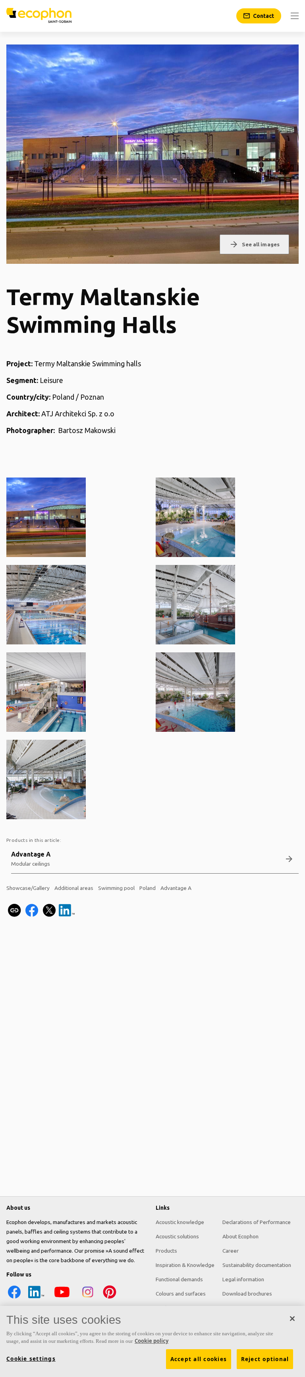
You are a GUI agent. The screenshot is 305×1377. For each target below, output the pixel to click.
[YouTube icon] (62, 1298)
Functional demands (179, 1279)
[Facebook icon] (14, 1298)
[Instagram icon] (88, 1298)
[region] (152, 1341)
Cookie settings (31, 1358)
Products (166, 1250)
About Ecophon (240, 1236)
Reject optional (265, 1359)
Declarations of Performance (256, 1222)
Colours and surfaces (181, 1293)
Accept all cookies (198, 1359)
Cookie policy (151, 1340)
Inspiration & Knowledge (185, 1265)
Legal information (243, 1279)
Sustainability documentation (256, 1265)
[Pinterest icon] (110, 1298)
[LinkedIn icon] (36, 1298)
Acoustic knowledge (180, 1222)
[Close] (292, 1318)
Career (230, 1250)
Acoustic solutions (177, 1236)
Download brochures (247, 1293)
